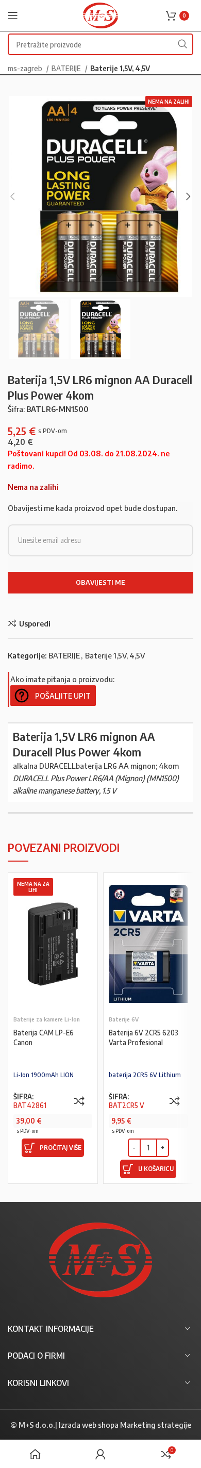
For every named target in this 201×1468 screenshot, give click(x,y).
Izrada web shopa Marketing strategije (125, 1424)
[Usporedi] (79, 1101)
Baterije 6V (124, 1019)
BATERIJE (67, 68)
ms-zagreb (26, 68)
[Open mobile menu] (13, 15)
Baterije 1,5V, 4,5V (120, 68)
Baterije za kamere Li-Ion (46, 1019)
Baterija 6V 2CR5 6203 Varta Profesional (143, 1037)
